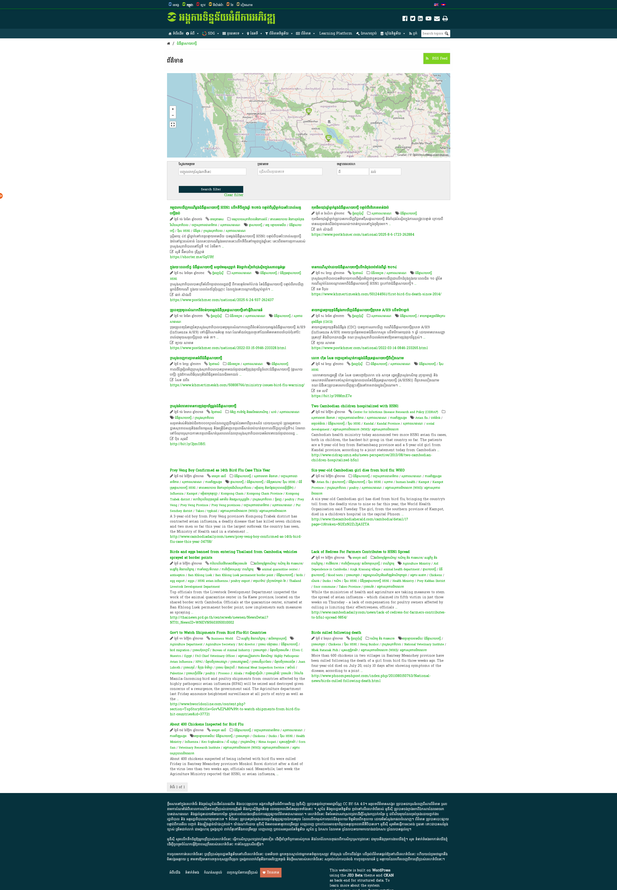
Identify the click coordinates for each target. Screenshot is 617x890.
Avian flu (421, 418)
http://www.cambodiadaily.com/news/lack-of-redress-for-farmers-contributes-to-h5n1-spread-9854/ (378, 615)
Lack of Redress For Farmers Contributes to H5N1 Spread (360, 552)
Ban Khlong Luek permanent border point (244, 575)
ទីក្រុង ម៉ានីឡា (205, 667)
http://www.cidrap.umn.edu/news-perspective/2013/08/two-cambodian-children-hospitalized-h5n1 (371, 457)
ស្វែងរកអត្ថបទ (187, 164)
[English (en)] (436, 5)
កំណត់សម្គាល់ (213, 872)
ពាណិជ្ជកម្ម (248, 569)
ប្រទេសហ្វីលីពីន (194, 673)
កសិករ (337, 581)
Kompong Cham (232, 493)
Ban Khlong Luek (200, 575)
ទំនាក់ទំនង (192, 872)
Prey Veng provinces (226, 505)
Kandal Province (388, 423)
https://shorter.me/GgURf (192, 257)
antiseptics (177, 575)
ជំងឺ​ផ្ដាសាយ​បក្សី (187, 44)
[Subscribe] (437, 19)
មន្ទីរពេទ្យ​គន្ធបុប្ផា (209, 493)
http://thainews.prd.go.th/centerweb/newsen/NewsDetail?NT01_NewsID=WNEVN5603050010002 (219, 620)
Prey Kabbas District (431, 581)
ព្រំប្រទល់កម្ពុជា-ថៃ (276, 581)
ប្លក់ (415, 33)
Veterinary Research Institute (199, 747)
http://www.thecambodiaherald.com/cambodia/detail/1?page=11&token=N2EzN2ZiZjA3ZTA (359, 521)
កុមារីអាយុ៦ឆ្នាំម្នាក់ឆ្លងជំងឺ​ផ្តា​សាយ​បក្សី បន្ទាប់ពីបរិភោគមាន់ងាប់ (350, 208)
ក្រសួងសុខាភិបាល (213, 231)
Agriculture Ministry (416, 563)
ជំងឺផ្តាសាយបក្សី (379, 364)
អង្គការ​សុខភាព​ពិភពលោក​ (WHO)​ (351, 429)
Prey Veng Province (194, 505)
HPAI (198, 661)
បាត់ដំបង (435, 418)
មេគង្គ (176, 5)
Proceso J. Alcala (230, 673)
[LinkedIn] (420, 19)
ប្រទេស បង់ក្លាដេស (268, 644)
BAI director (246, 644)
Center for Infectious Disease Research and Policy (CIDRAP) (395, 412)
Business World (222, 638)
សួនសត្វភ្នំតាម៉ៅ (349, 650)
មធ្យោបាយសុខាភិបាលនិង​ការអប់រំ (249, 219)
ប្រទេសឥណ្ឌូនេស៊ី (239, 661)
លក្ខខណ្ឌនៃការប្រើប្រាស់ (242, 872)
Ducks (326, 581)
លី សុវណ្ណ (232, 742)
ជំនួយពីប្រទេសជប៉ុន (285, 661)
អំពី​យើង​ (174, 872)
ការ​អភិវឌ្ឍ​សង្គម (398, 418)
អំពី (192, 33)
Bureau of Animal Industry (231, 650)
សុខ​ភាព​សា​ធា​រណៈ (230, 225)
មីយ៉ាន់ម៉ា (218, 5)
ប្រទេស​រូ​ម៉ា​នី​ (272, 673)
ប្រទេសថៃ (369, 586)
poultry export (240, 581)
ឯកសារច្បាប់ (369, 33)
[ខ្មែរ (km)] (443, 5)
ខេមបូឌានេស (217, 219)
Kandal (369, 423)
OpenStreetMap (422, 155)
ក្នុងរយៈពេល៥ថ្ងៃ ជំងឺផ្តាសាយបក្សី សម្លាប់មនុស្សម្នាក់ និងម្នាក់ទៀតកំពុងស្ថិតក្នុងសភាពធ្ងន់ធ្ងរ (227, 267)
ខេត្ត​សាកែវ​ (258, 581)
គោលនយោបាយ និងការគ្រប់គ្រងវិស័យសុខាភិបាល (225, 487)
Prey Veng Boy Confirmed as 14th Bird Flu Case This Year (220, 470)
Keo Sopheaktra (212, 742)
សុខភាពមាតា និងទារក (323, 418)
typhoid (212, 511)
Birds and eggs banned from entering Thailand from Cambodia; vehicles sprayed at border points (233, 555)
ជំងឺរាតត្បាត (377, 273)
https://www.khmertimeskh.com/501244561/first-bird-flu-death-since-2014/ (376, 294)
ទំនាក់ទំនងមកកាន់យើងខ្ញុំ (431, 839)
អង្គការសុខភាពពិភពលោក (385, 429)
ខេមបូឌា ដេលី (219, 476)
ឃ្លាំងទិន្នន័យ (393, 33)
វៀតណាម (247, 5)
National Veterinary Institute (424, 644)
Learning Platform (335, 33)
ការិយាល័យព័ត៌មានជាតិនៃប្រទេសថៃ (228, 563)
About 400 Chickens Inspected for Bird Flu (206, 724)
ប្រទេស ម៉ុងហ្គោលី (225, 667)
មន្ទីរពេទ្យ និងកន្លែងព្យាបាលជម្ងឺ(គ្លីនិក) (274, 487)
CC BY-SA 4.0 (354, 804)
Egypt (188, 656)
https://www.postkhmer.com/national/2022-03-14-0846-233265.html (369, 348)
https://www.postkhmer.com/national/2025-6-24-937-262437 (222, 300)
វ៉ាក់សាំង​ (298, 673)
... (223, 246)
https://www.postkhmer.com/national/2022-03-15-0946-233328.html (228, 348)
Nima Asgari (267, 742)
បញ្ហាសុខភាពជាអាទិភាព (204, 225)
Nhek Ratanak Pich (324, 650)
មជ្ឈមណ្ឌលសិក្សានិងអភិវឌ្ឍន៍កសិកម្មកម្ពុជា (385, 575)
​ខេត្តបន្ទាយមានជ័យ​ (412, 638)
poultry (289, 499)
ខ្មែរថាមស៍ (357, 273)
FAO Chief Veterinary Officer (215, 656)
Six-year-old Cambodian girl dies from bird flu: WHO (358, 470)
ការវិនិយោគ (332, 563)
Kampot (192, 493)
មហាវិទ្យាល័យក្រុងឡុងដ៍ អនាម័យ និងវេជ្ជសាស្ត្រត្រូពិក (221, 499)
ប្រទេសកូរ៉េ (188, 667)
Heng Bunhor (369, 644)
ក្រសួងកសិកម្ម (248, 742)
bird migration (179, 650)
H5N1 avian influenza (213, 581)
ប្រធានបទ (233, 33)
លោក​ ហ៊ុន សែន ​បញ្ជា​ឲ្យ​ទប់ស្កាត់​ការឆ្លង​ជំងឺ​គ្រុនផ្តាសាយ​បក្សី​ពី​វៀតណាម (357, 358)
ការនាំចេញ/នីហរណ (208, 569)
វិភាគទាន (273, 872)
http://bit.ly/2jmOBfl (188, 444)
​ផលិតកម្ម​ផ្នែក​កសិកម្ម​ (265, 563)
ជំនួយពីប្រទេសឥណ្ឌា (216, 661)
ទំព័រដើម (178, 33)
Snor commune (324, 586)
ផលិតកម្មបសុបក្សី (371, 563)
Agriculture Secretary (220, 644)
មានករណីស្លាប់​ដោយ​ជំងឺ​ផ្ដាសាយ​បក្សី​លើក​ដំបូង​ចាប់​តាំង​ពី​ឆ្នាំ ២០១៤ (354, 267)
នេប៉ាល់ (291, 667)
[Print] (445, 19)
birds (299, 575)
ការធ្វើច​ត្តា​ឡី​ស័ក (254, 673)
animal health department (401, 569)
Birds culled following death (336, 633)
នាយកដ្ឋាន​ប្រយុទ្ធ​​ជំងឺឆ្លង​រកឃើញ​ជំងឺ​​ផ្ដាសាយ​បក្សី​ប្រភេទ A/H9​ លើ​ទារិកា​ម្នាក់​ (360, 310)
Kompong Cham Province (264, 493)
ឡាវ (203, 5)
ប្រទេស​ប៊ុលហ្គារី (201, 650)
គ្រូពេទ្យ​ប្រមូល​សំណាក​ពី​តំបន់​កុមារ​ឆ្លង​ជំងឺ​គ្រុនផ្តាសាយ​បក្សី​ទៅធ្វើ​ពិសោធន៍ (216, 310)
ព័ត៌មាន (306, 33)
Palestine (176, 673)
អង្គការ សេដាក (418, 575)
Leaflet (402, 155)
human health (405, 482)
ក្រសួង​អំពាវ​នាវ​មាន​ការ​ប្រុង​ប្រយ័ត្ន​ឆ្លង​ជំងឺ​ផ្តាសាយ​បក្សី (203, 406)
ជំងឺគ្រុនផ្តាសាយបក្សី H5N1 (374, 581)
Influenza (176, 493)
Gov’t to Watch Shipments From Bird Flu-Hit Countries (218, 633)
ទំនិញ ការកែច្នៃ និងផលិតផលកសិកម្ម (249, 412)
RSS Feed (439, 58)
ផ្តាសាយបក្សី (255, 225)
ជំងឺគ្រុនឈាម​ (274, 482)
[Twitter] (412, 19)
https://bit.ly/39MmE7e (331, 396)
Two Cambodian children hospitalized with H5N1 (354, 406)
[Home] (168, 44)
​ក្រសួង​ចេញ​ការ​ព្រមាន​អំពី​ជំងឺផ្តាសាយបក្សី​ (196, 358)
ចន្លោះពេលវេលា (346, 164)
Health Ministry (403, 581)
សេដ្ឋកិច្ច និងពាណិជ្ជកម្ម (182, 569)
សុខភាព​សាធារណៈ (236, 231)
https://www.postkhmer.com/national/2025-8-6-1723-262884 (362, 235)
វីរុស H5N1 (183, 231)
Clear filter (233, 195)
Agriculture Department (186, 644)
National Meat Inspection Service (261, 667)
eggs (191, 581)
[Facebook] (405, 19)
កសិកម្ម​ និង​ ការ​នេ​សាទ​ (290, 563)
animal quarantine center (280, 569)
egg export (177, 581)
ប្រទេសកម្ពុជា (353, 575)
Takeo (199, 511)
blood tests (335, 575)
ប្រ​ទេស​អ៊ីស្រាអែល (261, 661)
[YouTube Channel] (428, 19)
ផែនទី (254, 33)
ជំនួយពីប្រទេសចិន (279, 650)
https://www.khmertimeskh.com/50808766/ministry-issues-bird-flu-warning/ (237, 385)
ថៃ (232, 5)
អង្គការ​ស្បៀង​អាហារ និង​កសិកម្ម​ (255, 656)
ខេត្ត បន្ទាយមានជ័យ (275, 225)
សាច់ (273, 412)
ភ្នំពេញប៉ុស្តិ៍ (357, 213)
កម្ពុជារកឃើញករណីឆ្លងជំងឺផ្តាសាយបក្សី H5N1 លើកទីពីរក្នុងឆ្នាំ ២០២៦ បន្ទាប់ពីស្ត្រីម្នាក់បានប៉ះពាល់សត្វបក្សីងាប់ (235, 210)
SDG (211, 33)
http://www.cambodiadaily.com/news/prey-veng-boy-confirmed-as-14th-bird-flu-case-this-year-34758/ (236, 539)
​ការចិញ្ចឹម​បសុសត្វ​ (231, 569)
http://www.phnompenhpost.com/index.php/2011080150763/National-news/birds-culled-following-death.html (371, 678)
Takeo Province (350, 586)
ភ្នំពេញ (278, 499)
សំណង (315, 581)
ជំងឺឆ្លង (196, 231)
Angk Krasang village (365, 569)
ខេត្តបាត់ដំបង (318, 423)
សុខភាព (388, 482)
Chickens (435, 575)
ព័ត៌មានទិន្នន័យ (278, 33)
